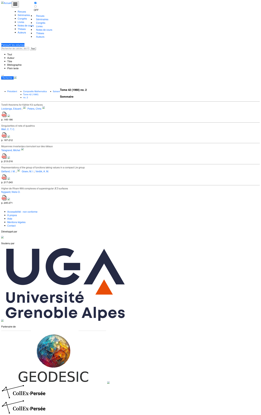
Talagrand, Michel (10, 150)
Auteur (10, 58)
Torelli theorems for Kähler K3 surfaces (22, 104)
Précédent (12, 91)
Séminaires (24, 15)
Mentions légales (16, 222)
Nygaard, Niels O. (10, 192)
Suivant (56, 91)
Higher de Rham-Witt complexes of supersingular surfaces (34, 188)
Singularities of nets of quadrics (18, 125)
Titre (9, 61)
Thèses (22, 29)
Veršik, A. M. (42, 171)
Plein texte (13, 68)
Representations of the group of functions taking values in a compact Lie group (43, 167)
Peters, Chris (34, 108)
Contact (11, 225)
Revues (22, 11)
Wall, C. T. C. (8, 129)
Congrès (22, 18)
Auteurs (22, 32)
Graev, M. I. (28, 171)
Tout (33, 48)
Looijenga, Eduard (11, 108)
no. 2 (25, 97)
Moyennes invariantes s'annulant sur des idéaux (27, 146)
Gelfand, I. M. (8, 171)
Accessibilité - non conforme (22, 211)
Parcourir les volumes (12, 45)
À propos (12, 215)
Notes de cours (26, 25)
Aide (9, 218)
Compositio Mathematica (35, 91)
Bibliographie (14, 64)
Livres (21, 22)
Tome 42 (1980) (31, 94)
